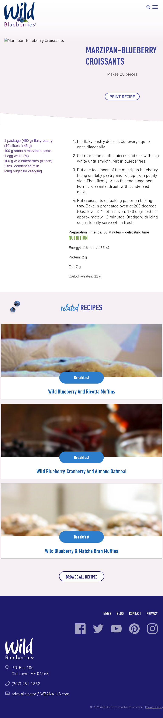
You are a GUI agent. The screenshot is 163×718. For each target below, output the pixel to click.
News (107, 613)
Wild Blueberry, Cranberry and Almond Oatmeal (82, 471)
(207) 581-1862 (26, 683)
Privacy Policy (154, 707)
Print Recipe (122, 96)
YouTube (116, 628)
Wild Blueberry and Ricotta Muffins (81, 391)
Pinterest (134, 628)
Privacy (152, 613)
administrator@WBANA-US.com (40, 694)
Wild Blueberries (20, 14)
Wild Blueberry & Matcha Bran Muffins (81, 551)
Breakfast (81, 377)
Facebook (80, 628)
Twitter (98, 628)
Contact (135, 613)
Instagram (152, 628)
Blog (120, 613)
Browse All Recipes (81, 576)
